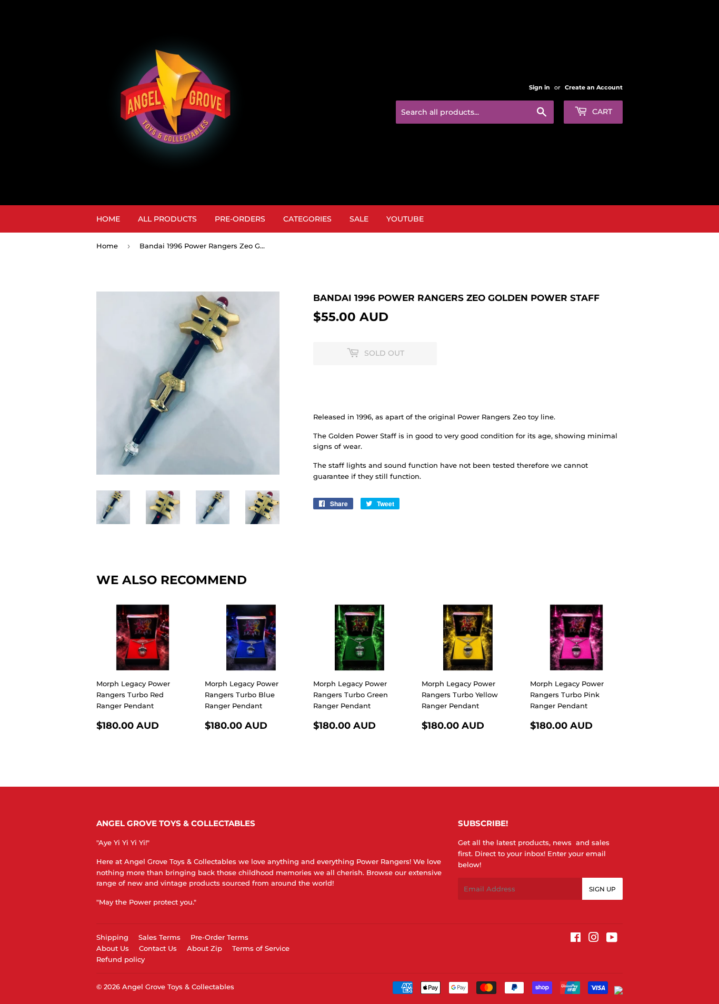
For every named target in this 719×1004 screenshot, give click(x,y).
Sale (358, 219)
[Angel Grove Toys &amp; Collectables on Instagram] (593, 939)
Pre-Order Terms (219, 937)
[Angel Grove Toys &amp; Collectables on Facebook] (575, 939)
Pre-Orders (240, 219)
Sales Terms (159, 937)
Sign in (539, 87)
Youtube (405, 219)
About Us (112, 948)
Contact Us (158, 948)
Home (108, 219)
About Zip (204, 948)
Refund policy (120, 959)
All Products (167, 219)
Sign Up (602, 889)
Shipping (112, 937)
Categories (307, 219)
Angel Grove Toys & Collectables (178, 986)
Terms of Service (260, 948)
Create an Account (594, 87)
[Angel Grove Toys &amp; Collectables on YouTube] (611, 939)
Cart (601, 111)
